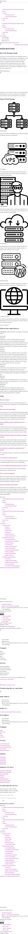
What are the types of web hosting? (7, 409)
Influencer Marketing (9, 551)
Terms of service (3, 679)
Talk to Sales (5, 18)
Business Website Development (11, 562)
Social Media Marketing (10, 539)
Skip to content (3, 0)
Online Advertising (9, 555)
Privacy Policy (6, 617)
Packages (4, 12)
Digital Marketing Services (8, 537)
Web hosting (2, 56)
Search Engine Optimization (11, 546)
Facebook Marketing (9, 542)
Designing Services (7, 525)
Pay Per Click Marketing (10, 548)
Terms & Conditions (7, 616)
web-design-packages (9, 14)
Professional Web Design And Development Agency (13, 9)
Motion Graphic (8, 530)
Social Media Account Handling (11, 541)
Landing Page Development (11, 560)
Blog (4, 20)
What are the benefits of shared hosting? (9, 484)
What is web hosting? (4, 399)
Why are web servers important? (7, 473)
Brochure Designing (9, 534)
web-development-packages (11, 16)
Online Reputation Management (11, 549)
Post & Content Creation (10, 535)
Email (1, 612)
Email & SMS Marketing (10, 553)
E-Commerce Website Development (12, 565)
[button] (14, 22)
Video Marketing (8, 544)
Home (4, 11)
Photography (7, 528)
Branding (7, 527)
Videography (8, 532)
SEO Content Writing (9, 564)
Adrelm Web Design (12, 677)
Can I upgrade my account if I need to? (8, 457)
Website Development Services (9, 556)
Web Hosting (8, 558)
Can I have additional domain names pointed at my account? (13, 465)
